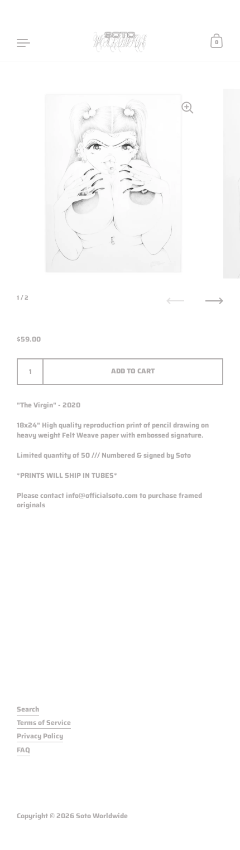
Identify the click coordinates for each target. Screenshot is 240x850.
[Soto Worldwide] (120, 42)
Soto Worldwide (102, 815)
